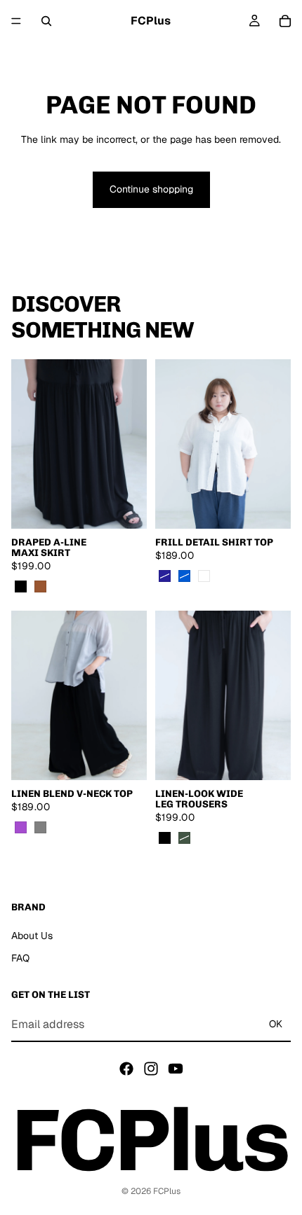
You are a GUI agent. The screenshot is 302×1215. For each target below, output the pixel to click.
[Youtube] (175, 1068)
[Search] (46, 21)
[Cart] (285, 21)
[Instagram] (151, 1068)
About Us (32, 935)
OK (275, 1024)
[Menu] (16, 21)
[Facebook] (126, 1068)
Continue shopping (151, 189)
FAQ (20, 957)
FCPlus (166, 1191)
